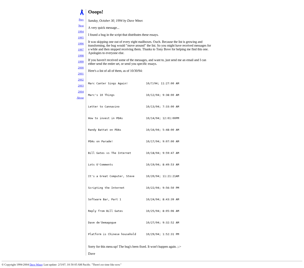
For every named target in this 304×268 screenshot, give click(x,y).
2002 (81, 79)
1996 (81, 43)
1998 (81, 55)
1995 (81, 37)
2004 (81, 91)
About (80, 97)
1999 (81, 61)
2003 (81, 85)
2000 (81, 67)
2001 (81, 73)
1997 (81, 49)
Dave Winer (36, 264)
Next (81, 25)
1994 (81, 31)
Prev (81, 19)
